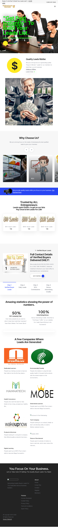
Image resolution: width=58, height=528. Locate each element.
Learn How (30, 72)
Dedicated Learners (10, 368)
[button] (26, 150)
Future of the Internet (36, 438)
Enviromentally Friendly (37, 368)
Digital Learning (8, 448)
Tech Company (34, 420)
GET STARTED (37, 276)
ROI (6, 179)
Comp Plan (38, 485)
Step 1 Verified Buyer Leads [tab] (9, 287)
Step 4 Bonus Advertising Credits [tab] (48, 288)
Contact (37, 487)
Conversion (36, 179)
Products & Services (10, 432)
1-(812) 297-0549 (51, 2)
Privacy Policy (25, 503)
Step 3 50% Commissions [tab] (35, 287)
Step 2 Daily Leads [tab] (22, 286)
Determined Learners (36, 403)
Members (37, 493)
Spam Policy (24, 508)
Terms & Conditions (26, 506)
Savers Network (7, 519)
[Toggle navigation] (55, 6)
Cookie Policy (25, 501)
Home (36, 482)
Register (37, 490)
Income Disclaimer (26, 498)
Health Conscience (9, 399)
